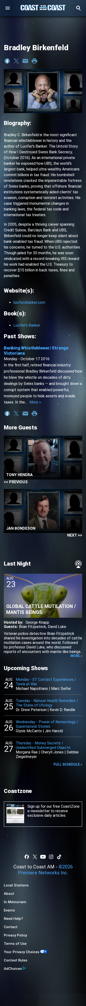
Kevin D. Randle (62, 709)
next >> (74, 535)
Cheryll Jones (52, 752)
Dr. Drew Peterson (31, 709)
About (9, 893)
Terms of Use (15, 943)
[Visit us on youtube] (43, 857)
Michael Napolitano (32, 688)
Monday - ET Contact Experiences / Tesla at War (46, 681)
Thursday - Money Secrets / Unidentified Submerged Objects (43, 745)
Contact (10, 927)
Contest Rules (15, 960)
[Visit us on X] (35, 857)
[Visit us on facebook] (27, 857)
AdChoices (13, 968)
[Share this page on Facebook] (7, 61)
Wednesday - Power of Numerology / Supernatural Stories (47, 724)
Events (9, 910)
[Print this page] (34, 61)
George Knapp (37, 622)
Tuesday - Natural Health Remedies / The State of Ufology (47, 702)
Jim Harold (54, 731)
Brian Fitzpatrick (32, 626)
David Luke (57, 626)
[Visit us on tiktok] (59, 857)
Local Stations (16, 885)
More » (35, 402)
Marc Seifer (61, 688)
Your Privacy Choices (21, 952)
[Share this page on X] (16, 61)
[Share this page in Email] (25, 61)
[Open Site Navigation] (7, 8)
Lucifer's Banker (26, 325)
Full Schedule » (68, 764)
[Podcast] (78, 564)
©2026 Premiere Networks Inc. (45, 870)
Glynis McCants (29, 731)
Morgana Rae (27, 752)
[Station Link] (43, 8)
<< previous (16, 482)
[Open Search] (78, 8)
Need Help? (13, 918)
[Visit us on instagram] (51, 857)
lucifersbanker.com (29, 302)
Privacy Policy (15, 935)
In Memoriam (15, 902)
